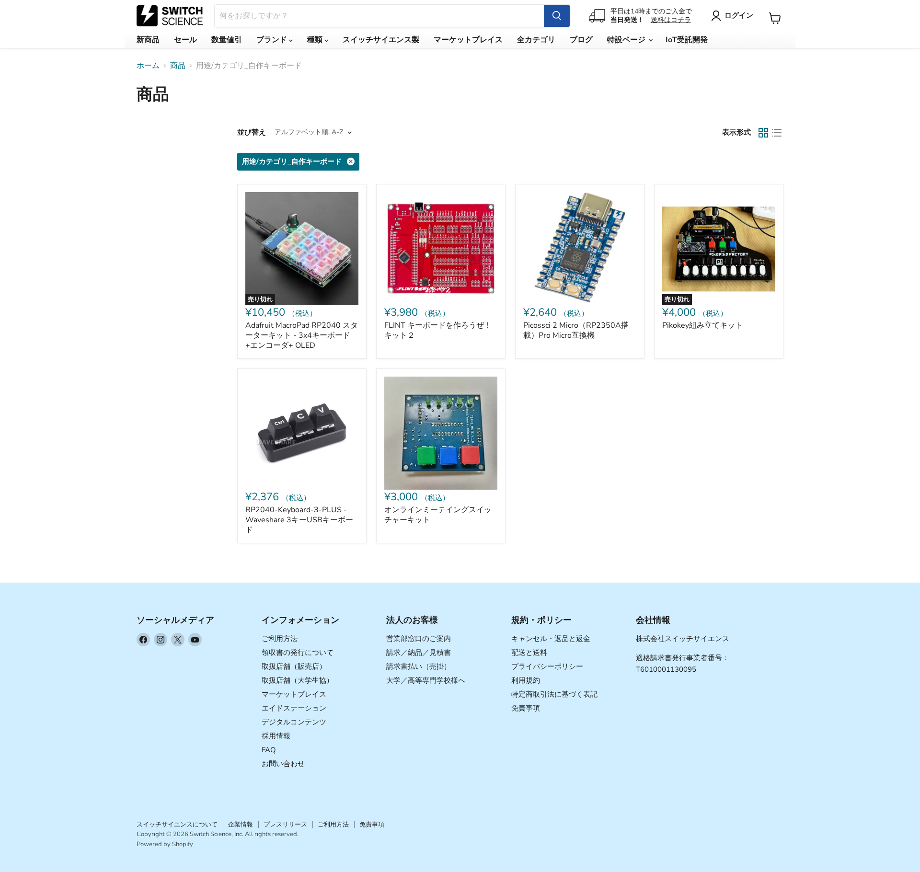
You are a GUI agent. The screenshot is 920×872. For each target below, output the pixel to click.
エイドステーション (294, 708)
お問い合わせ (283, 764)
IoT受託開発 (687, 39)
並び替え (251, 132)
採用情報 (276, 736)
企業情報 (240, 824)
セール (185, 39)
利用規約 (525, 680)
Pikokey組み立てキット (702, 325)
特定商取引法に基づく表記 (554, 694)
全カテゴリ (536, 39)
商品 (177, 65)
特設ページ (627, 39)
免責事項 (525, 708)
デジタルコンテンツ (294, 722)
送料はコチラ (671, 19)
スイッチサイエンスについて (177, 824)
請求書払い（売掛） (418, 666)
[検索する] (557, 16)
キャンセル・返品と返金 (550, 638)
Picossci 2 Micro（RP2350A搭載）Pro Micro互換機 (576, 330)
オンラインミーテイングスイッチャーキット (438, 515)
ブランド (272, 39)
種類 (315, 39)
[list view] (776, 132)
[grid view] (763, 132)
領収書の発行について (298, 652)
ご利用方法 (280, 638)
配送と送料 (529, 652)
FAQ (269, 750)
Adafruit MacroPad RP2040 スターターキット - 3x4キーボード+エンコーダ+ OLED (301, 335)
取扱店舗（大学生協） (298, 680)
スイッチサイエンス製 (381, 39)
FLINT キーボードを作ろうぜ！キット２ (438, 330)
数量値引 (226, 39)
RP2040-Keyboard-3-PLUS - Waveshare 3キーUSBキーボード (299, 520)
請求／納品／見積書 (418, 652)
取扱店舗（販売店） (294, 666)
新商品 (148, 39)
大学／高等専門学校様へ (425, 680)
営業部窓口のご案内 (418, 638)
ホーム (148, 65)
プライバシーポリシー (547, 666)
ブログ (581, 39)
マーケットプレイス (468, 39)
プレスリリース (285, 824)
